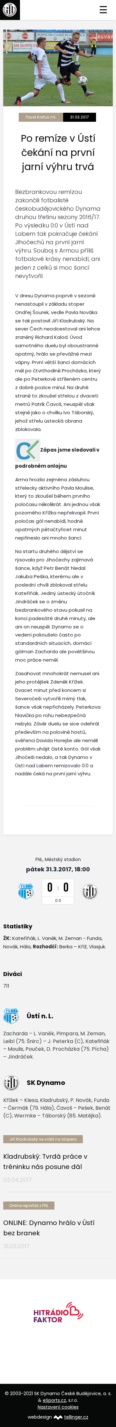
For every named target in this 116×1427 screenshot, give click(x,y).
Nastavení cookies (58, 1407)
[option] (58, 1314)
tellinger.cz (76, 1417)
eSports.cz (54, 1400)
